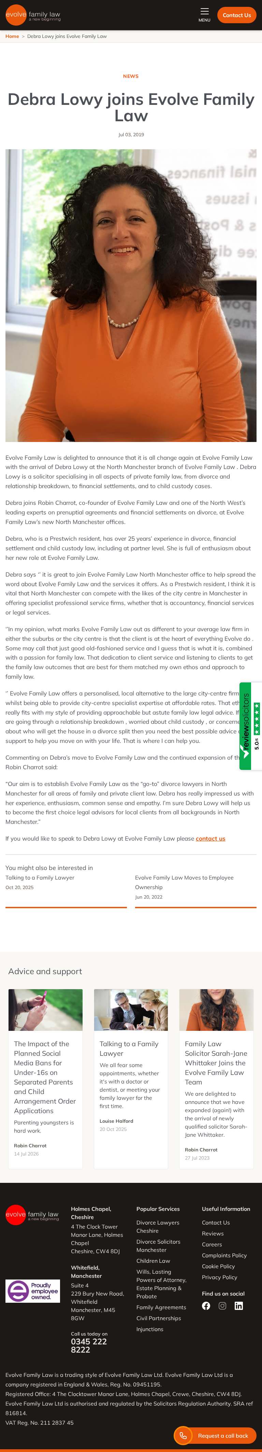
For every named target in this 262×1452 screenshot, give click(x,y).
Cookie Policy (218, 1266)
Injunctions (149, 1329)
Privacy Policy (219, 1277)
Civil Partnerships (158, 1318)
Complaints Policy (224, 1255)
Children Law (153, 1260)
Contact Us (237, 15)
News (131, 76)
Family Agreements (161, 1307)
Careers (212, 1244)
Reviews (213, 1233)
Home (12, 36)
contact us (210, 838)
